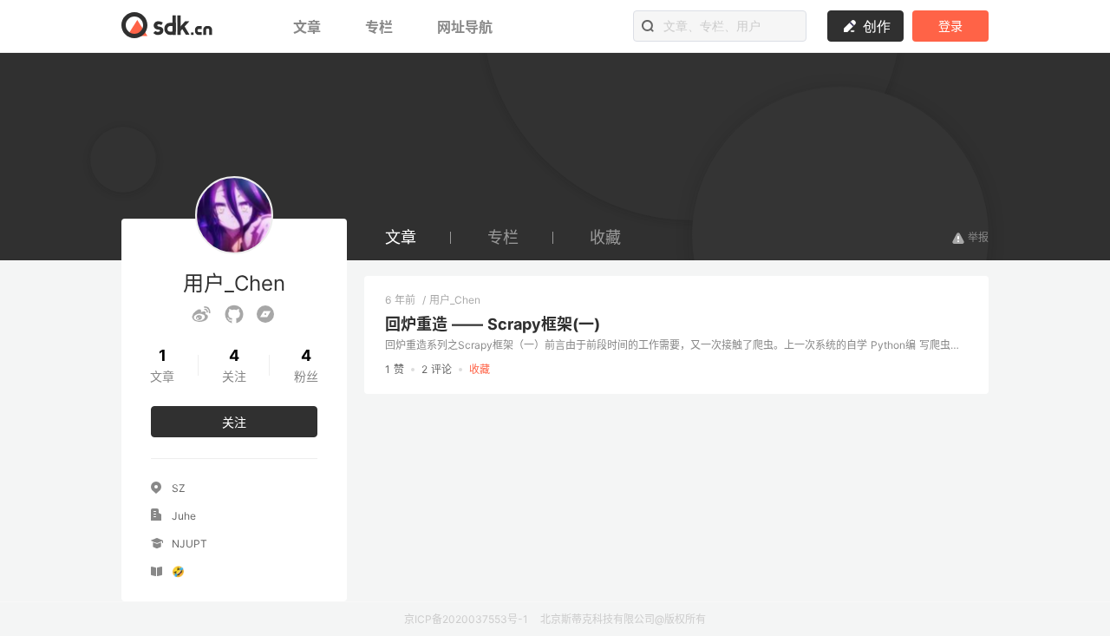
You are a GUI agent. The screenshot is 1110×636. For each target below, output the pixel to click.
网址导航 (465, 27)
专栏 (381, 27)
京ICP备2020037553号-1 (466, 619)
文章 (309, 27)
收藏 (605, 237)
